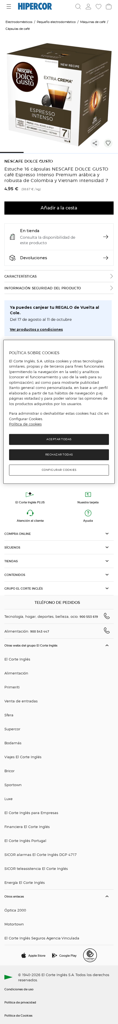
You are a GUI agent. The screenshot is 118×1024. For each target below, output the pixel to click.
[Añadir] (108, 143)
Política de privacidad (20, 1002)
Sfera (8, 714)
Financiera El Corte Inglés (27, 826)
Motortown (14, 924)
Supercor (12, 728)
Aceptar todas (59, 439)
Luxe (8, 798)
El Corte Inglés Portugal (25, 840)
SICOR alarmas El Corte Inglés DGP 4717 (40, 854)
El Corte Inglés (17, 659)
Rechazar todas (59, 454)
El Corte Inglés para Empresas (31, 812)
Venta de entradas (21, 700)
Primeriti (11, 687)
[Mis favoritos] (98, 6)
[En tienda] (105, 236)
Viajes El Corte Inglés (22, 756)
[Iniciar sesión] (88, 6)
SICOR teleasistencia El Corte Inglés (36, 868)
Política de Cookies (18, 1015)
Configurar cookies (59, 470)
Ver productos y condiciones (36, 329)
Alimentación (16, 673)
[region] (59, 412)
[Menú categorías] (9, 6)
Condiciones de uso (18, 989)
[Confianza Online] (90, 955)
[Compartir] (95, 143)
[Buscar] (78, 6)
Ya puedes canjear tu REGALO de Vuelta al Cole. (54, 310)
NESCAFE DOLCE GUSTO (28, 161)
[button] (59, 533)
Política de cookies (25, 424)
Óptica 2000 (15, 910)
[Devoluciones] (105, 258)
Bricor (9, 770)
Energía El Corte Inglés (24, 882)
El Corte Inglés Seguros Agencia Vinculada (41, 938)
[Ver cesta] (108, 6)
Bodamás (12, 742)
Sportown (13, 784)
